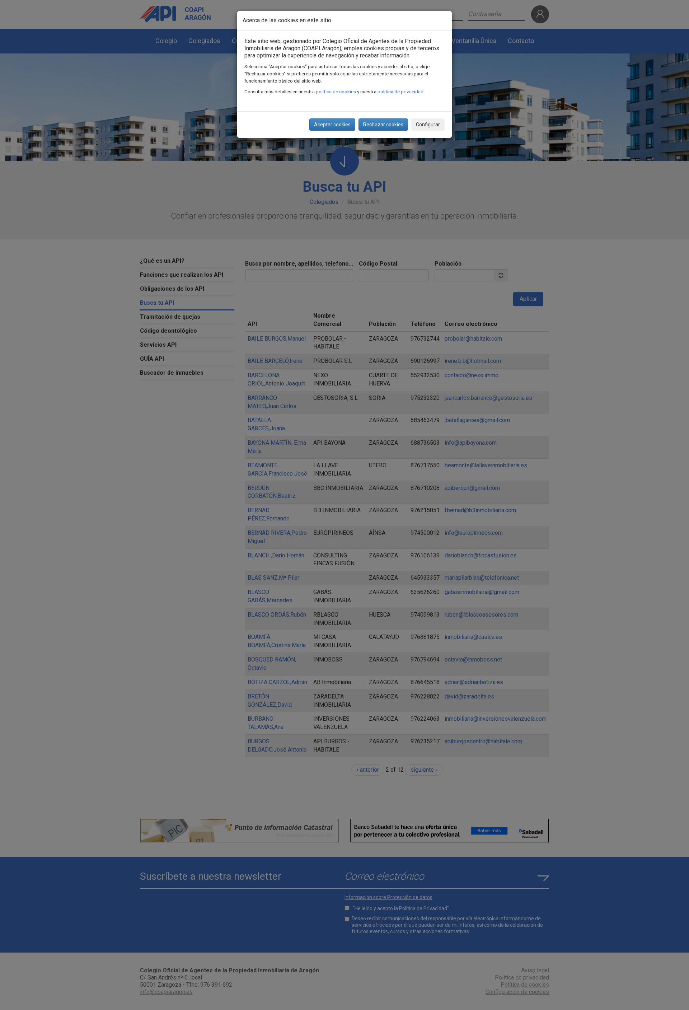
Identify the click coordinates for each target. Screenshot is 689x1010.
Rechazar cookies (383, 124)
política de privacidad (400, 91)
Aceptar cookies (332, 124)
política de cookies (336, 91)
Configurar (428, 124)
